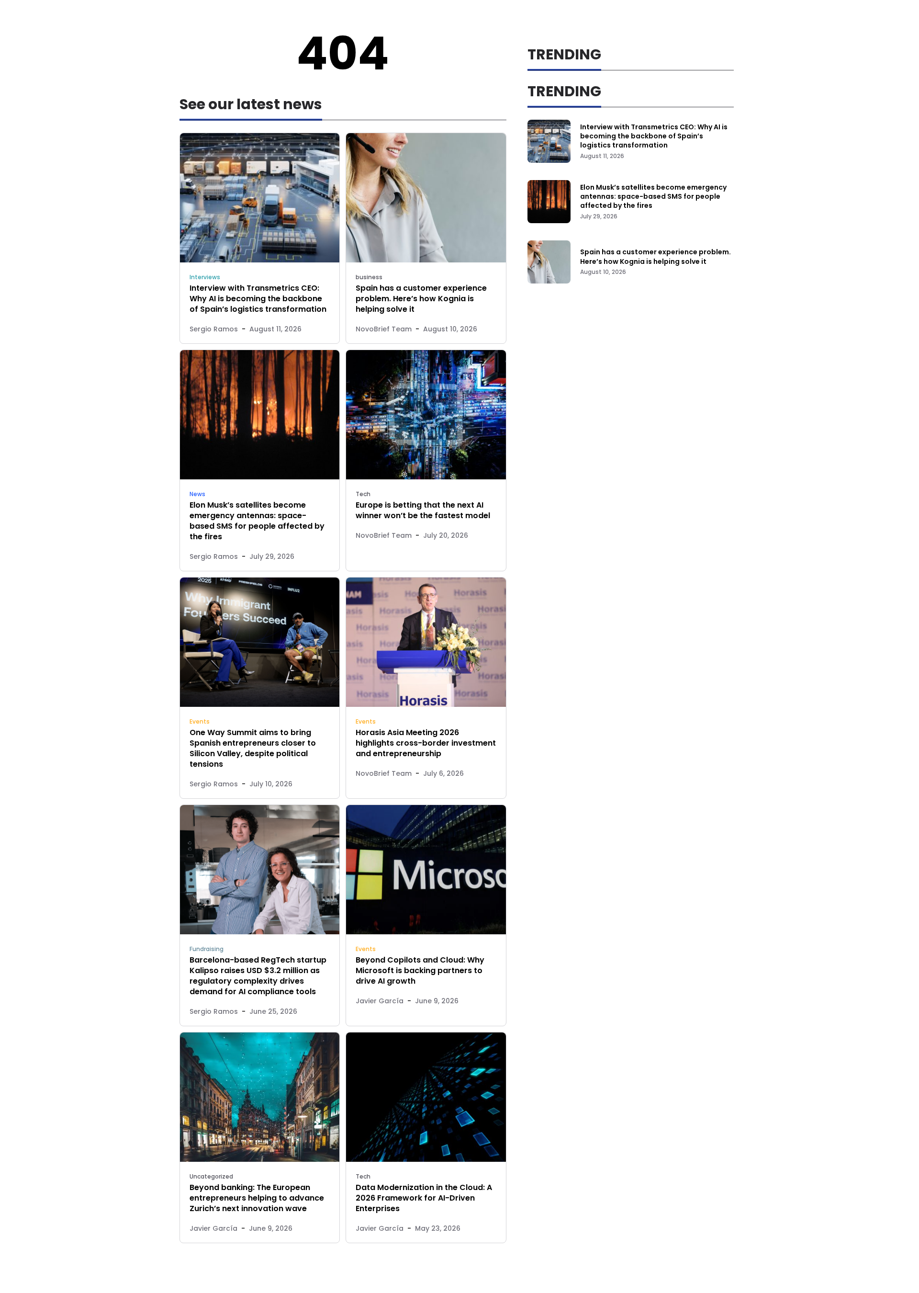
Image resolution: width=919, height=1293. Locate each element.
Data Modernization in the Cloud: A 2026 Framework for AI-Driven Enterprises (424, 1198)
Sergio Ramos (214, 329)
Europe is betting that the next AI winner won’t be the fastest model (423, 510)
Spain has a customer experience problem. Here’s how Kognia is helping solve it (421, 299)
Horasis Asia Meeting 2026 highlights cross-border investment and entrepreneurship (426, 743)
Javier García (379, 1001)
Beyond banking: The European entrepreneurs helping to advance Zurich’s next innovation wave (257, 1198)
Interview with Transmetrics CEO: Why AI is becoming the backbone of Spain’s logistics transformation (258, 299)
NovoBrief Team (384, 329)
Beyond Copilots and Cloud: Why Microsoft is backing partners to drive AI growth (420, 970)
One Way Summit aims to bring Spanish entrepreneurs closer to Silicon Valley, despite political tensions (253, 748)
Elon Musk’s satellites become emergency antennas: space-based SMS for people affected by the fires (257, 520)
